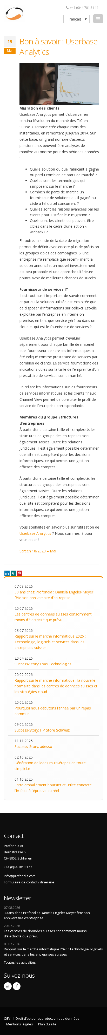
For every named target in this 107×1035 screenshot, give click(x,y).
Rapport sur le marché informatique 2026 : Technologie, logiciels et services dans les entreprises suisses (50, 642)
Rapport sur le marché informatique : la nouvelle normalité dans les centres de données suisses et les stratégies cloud (56, 686)
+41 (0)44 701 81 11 (84, 7)
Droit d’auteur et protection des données (47, 1018)
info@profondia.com (20, 876)
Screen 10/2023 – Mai (37, 551)
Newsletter (17, 898)
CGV (7, 1018)
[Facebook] (17, 986)
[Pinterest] (19, 573)
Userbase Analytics (35, 533)
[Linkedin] (7, 573)
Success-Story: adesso (33, 746)
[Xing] (13, 573)
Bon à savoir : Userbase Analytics (58, 46)
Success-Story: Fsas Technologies (43, 663)
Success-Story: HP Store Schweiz (42, 730)
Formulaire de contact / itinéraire (29, 882)
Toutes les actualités (20, 962)
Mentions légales (19, 1024)
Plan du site (47, 1024)
